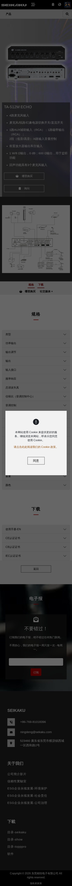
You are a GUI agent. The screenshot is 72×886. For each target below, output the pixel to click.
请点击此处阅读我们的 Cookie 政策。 (36, 447)
